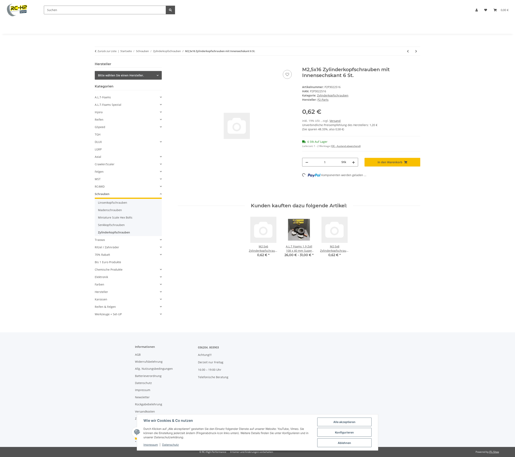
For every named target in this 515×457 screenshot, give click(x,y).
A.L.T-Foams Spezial (108, 105)
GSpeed (100, 127)
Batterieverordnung (148, 376)
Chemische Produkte (109, 269)
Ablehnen (344, 443)
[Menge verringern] (306, 162)
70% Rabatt (102, 255)
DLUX (98, 142)
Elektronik (101, 277)
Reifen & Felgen (105, 307)
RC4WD (100, 186)
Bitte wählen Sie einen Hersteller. (121, 75)
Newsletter (142, 397)
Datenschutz (170, 444)
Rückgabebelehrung (148, 404)
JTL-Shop (494, 452)
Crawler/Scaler (104, 164)
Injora (99, 112)
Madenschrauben (110, 210)
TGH (97, 134)
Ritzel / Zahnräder (107, 247)
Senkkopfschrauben (111, 225)
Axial (98, 157)
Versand (335, 121)
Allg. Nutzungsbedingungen (154, 369)
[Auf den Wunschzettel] (287, 74)
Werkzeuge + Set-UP (108, 314)
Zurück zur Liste (107, 51)
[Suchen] (170, 10)
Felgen (99, 172)
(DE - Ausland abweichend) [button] (346, 146)
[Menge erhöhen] (353, 162)
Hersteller (101, 292)
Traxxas (100, 240)
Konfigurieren (344, 432)
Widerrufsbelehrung (149, 362)
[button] (476, 10)
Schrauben (102, 194)
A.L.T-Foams (103, 97)
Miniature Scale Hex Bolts (115, 217)
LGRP (98, 149)
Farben (99, 284)
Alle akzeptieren (344, 422)
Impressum (150, 444)
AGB (138, 354)
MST (98, 179)
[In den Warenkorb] (181, 64)
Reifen (99, 119)
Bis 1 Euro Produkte (108, 262)
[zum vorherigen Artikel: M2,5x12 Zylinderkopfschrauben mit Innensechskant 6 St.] (408, 51)
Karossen (101, 299)
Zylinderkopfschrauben (332, 95)
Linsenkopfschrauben (112, 202)
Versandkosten (145, 411)
